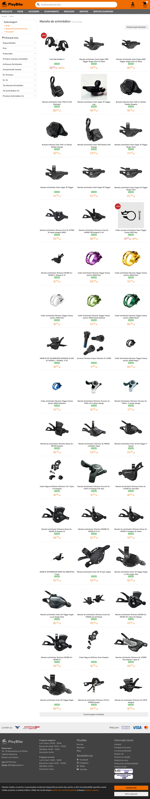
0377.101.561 (10, 762)
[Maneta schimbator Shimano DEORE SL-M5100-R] (57, 642)
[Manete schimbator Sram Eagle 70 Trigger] (57, 172)
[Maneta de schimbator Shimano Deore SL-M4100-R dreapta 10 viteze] (131, 514)
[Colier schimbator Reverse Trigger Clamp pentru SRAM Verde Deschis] (94, 301)
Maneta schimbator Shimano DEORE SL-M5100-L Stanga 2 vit (57, 274)
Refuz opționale (131, 794)
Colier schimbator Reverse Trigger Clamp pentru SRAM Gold (131, 274)
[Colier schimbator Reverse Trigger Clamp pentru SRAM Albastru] (57, 386)
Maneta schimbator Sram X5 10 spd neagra (94, 572)
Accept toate (131, 788)
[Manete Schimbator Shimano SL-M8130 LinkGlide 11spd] (94, 429)
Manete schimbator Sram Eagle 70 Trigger (56, 187)
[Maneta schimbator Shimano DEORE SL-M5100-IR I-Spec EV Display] (131, 600)
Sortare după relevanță (136, 27)
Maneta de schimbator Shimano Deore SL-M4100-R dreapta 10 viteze (131, 530)
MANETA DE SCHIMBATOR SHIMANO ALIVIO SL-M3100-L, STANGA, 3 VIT (57, 359)
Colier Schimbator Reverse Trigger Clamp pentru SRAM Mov (94, 274)
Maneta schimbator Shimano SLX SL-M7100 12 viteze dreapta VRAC (57, 231)
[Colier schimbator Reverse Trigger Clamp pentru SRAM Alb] (57, 301)
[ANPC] (123, 771)
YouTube (83, 769)
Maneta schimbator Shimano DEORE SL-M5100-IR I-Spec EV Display (131, 616)
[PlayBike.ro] (12, 5)
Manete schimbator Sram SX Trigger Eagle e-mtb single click (131, 573)
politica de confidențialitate (64, 790)
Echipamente (51, 11)
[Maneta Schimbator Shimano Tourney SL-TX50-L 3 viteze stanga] (131, 386)
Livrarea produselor (122, 751)
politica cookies (92, 790)
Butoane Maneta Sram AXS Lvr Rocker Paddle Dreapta (131, 103)
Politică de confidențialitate (126, 763)
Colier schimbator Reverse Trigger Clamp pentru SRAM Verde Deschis (94, 317)
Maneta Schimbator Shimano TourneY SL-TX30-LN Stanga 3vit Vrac (93, 488)
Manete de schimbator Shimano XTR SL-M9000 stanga (94, 701)
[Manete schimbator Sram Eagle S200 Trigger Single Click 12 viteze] (131, 44)
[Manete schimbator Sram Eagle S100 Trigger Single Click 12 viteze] (94, 44)
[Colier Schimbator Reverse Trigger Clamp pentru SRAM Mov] (94, 258)
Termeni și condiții (122, 757)
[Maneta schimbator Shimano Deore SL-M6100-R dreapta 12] (57, 514)
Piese (20, 11)
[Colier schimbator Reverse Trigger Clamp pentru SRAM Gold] (131, 258)
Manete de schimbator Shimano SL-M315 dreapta (131, 701)
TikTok (82, 766)
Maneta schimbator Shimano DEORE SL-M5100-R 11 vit (94, 530)
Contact (117, 744)
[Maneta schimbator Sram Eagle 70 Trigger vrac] (94, 87)
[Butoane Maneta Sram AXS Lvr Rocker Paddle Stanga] (57, 130)
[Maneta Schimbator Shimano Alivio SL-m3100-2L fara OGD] (131, 471)
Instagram (83, 763)
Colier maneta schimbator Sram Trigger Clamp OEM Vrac (131, 231)
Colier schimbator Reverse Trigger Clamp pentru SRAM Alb (57, 317)
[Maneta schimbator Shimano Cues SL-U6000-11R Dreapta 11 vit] (94, 215)
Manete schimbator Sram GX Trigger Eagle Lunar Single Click (57, 616)
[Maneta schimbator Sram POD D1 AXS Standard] (57, 87)
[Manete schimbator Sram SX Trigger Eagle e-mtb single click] (131, 557)
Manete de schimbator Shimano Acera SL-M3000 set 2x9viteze (94, 616)
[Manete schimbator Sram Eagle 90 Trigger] (94, 172)
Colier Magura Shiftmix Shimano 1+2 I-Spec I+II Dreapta (57, 488)
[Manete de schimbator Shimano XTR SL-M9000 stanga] (94, 685)
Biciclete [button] (7, 11)
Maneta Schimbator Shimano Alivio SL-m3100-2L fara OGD (131, 488)
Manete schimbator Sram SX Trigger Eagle (56, 700)
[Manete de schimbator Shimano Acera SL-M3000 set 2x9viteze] (94, 600)
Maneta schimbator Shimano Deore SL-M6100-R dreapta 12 (56, 530)
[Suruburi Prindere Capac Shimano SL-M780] (94, 343)
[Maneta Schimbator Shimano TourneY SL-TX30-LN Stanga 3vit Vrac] (94, 471)
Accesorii (33, 11)
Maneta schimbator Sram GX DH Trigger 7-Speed (131, 445)
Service (83, 11)
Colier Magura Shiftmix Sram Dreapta (94, 657)
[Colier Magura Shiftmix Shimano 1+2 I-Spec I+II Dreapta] (57, 471)
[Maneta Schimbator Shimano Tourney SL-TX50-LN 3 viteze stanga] (94, 386)
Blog (79, 751)
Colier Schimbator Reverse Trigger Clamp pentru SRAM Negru (131, 359)
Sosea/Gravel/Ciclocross (16, 29)
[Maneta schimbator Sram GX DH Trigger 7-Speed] (131, 429)
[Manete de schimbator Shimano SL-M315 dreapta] (131, 685)
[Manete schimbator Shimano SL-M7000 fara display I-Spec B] (131, 642)
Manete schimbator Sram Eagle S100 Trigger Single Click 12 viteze (93, 60)
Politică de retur (121, 760)
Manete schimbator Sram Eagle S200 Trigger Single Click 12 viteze (131, 60)
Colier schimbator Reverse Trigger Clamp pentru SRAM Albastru (57, 402)
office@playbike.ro (15, 765)
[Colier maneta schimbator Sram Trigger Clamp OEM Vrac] (131, 215)
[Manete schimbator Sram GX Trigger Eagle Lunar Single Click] (57, 600)
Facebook (83, 760)
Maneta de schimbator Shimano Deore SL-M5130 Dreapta (57, 445)
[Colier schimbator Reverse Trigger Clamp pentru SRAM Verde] (131, 301)
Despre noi (119, 754)
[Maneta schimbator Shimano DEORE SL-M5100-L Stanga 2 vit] (57, 258)
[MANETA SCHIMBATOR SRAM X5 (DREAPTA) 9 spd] (57, 557)
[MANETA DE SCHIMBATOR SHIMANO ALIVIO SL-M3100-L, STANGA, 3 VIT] (57, 343)
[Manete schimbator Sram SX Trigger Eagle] (57, 685)
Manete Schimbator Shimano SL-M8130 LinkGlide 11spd (93, 445)
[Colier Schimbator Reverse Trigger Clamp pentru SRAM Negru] (131, 343)
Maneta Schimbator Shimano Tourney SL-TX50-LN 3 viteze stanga (93, 402)
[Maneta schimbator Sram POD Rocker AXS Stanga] (94, 130)
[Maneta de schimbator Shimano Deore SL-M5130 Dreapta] (57, 429)
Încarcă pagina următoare (94, 714)
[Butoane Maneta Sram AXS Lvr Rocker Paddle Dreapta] (131, 87)
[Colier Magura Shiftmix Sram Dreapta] (94, 642)
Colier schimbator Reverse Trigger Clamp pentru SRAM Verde (131, 317)
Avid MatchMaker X (56, 59)
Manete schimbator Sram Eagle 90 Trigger (94, 187)
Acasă (4, 16)
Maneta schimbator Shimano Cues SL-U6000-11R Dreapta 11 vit (94, 231)
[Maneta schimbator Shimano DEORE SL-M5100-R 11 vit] (94, 514)
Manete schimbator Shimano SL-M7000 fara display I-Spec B (130, 658)
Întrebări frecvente (122, 747)
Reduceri (69, 11)
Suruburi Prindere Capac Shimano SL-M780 (94, 358)
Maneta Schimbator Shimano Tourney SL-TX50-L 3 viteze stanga (130, 402)
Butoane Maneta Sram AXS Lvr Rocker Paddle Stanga (57, 146)
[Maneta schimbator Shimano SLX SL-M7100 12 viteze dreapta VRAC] (57, 215)
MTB (7, 26)
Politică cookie (120, 767)
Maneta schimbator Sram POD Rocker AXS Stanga (94, 146)
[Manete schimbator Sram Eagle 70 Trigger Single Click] (131, 130)
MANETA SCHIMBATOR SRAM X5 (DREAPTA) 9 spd (57, 573)
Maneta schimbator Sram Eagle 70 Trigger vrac (93, 103)
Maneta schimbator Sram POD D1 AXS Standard (57, 103)
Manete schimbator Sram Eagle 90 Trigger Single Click (131, 189)
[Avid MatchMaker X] (57, 44)
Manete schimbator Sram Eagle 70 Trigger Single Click (130, 146)
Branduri (80, 747)
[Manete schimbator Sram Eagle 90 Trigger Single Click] (131, 172)
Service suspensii (103, 11)
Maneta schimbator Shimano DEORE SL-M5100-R (57, 658)
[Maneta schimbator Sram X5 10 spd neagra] (94, 557)
